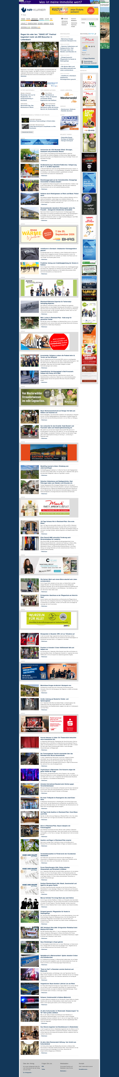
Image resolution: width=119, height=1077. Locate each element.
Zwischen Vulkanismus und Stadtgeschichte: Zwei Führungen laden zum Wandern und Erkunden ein (56, 482)
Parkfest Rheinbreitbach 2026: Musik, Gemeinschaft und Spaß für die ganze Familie (58, 884)
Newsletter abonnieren (66, 111)
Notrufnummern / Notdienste (68, 109)
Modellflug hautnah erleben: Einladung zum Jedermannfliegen (54, 467)
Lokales (23, 23)
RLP (51, 19)
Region (23, 19)
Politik (28, 19)
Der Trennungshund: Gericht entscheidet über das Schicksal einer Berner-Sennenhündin (56, 754)
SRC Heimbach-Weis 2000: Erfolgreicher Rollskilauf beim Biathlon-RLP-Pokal (58, 928)
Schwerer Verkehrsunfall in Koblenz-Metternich (55, 997)
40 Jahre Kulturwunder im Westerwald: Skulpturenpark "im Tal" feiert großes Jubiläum (59, 1012)
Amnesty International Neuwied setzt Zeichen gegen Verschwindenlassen (57, 785)
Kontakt (73, 26)
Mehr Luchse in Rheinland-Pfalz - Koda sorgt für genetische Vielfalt (56, 318)
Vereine (41, 19)
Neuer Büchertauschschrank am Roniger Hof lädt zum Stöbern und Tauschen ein (57, 412)
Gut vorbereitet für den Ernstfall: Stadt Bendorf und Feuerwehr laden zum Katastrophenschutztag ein (57, 427)
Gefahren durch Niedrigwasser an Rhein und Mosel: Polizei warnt (59, 194)
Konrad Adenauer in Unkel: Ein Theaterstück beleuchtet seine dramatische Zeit (58, 738)
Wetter (52, 23)
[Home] (21, 14)
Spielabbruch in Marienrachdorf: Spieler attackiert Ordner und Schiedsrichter (59, 956)
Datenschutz (74, 23)
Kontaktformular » (83, 1069)
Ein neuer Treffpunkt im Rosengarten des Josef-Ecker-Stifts (57, 798)
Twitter (43, 1069)
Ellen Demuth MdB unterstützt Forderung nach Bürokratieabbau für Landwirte (55, 538)
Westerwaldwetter (88, 61)
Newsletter (64, 24)
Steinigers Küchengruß (67, 140)
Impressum (73, 24)
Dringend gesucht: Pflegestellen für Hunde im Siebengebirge (68, 59)
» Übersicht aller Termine (26, 132)
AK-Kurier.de (65, 21)
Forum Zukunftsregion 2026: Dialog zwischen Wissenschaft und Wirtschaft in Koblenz (55, 868)
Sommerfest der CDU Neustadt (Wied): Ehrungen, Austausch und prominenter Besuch (56, 150)
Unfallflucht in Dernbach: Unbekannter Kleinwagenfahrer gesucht (58, 249)
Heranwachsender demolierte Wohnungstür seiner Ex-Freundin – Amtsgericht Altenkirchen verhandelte (57, 209)
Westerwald (25, 27)
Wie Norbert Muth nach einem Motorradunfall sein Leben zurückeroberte (68, 68)
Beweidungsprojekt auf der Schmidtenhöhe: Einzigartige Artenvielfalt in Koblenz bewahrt (58, 181)
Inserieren (73, 18)
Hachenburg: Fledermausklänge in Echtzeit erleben (42, 121)
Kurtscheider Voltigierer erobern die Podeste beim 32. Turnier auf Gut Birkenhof (57, 356)
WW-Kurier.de (65, 23)
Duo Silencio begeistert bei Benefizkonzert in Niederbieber (59, 1027)
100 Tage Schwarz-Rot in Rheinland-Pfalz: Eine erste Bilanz (57, 522)
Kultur (47, 19)
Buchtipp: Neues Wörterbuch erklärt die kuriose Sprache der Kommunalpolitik (49, 107)
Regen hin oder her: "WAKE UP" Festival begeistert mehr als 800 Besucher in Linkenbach (38, 37)
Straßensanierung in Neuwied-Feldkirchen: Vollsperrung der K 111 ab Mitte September (58, 166)
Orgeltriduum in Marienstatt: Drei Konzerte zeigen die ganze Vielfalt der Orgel (57, 770)
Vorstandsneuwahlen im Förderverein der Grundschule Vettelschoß (58, 854)
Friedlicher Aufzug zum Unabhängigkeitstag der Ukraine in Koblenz (59, 264)
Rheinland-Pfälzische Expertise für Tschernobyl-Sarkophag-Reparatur (56, 302)
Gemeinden (46, 23)
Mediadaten (74, 20)
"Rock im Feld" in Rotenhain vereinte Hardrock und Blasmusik (57, 970)
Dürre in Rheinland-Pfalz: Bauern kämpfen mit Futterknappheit (55, 826)
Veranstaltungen (32, 23)
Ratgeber (40, 23)
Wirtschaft (34, 19)
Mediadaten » (63, 1071)
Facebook (65, 18)
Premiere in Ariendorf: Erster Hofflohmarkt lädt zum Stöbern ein (57, 648)
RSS (43, 1066)
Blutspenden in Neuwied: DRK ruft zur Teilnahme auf (57, 634)
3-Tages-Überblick (89, 58)
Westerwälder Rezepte (66, 137)
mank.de (85, 66)
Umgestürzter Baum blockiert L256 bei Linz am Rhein (57, 984)
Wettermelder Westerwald (90, 63)
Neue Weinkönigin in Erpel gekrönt (51, 942)
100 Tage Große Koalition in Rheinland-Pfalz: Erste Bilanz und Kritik (59, 813)
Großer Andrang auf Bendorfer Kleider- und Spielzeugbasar (54, 700)
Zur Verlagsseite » (27, 1072)
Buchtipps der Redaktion (67, 139)
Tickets (83, 23)
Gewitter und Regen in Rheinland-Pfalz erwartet (55, 840)
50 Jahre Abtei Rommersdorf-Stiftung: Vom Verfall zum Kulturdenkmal (58, 1043)
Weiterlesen (23, 76)
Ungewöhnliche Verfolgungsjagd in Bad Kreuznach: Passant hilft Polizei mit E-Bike (57, 372)
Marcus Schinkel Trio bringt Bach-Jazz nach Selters (57, 898)
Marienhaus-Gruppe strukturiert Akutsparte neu (55, 685)
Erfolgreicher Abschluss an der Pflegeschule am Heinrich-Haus (59, 596)
